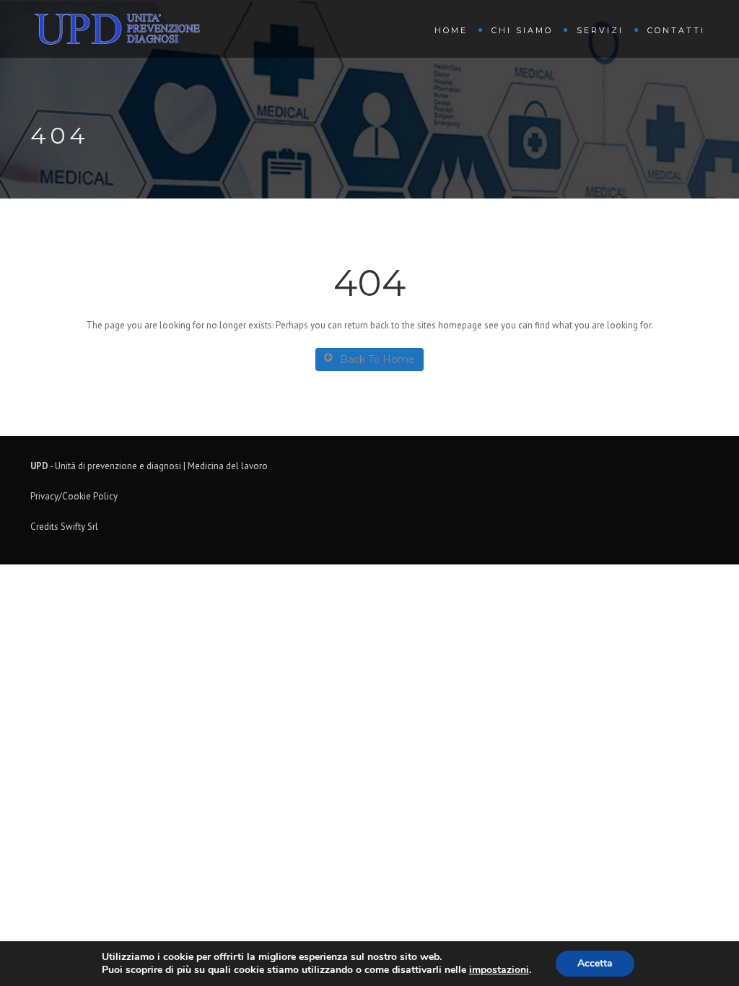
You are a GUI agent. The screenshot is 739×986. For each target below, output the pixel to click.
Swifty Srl (79, 526)
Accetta (595, 963)
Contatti (676, 30)
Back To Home (377, 359)
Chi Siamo (522, 30)
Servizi (600, 30)
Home (451, 30)
